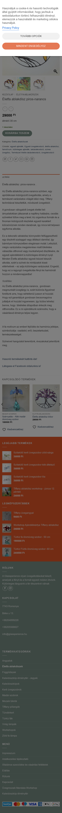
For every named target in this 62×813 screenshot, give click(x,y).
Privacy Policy (10, 28)
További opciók (31, 36)
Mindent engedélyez (31, 46)
